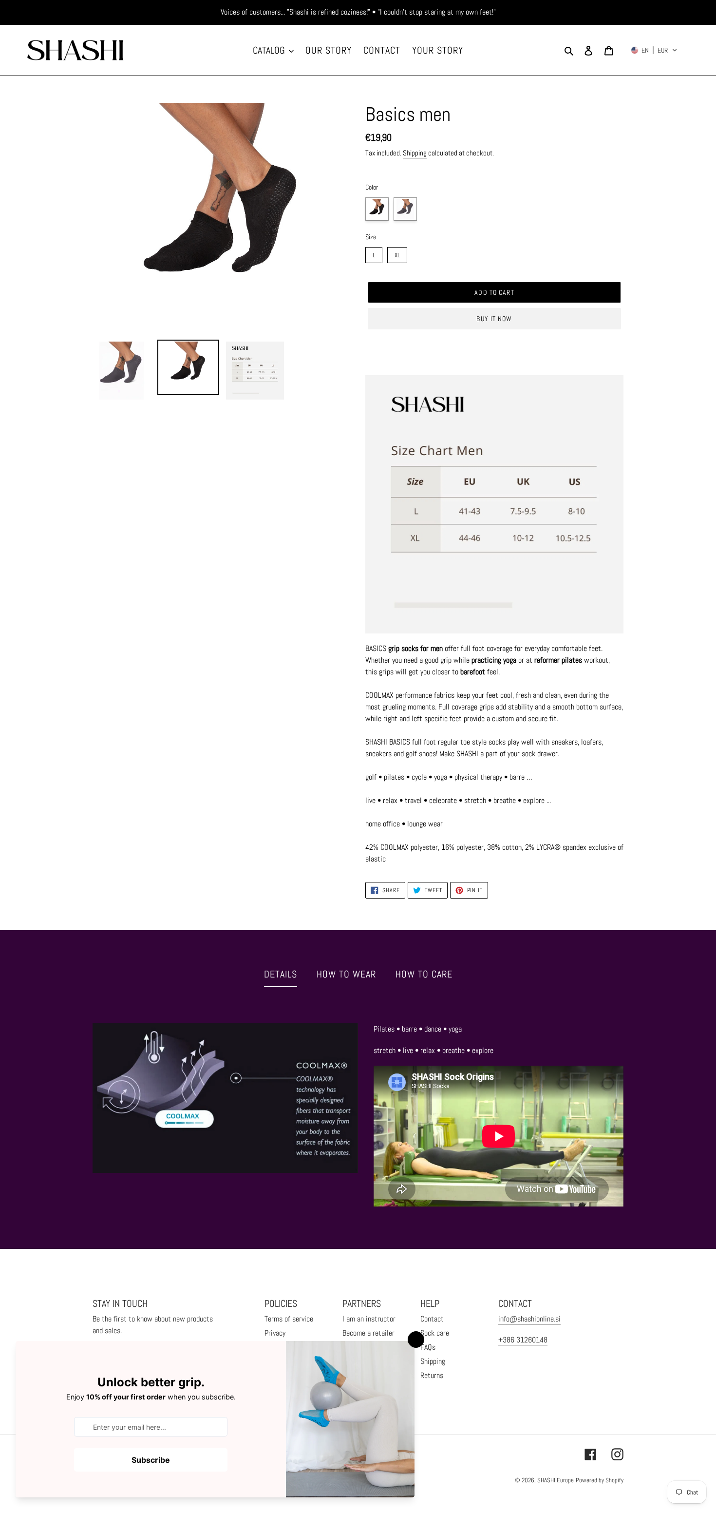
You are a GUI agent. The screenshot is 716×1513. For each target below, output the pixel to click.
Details (280, 974)
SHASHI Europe (555, 1480)
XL (397, 253)
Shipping (415, 152)
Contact (432, 1319)
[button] (654, 50)
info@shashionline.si (529, 1319)
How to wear (346, 974)
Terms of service (288, 1319)
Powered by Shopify (599, 1480)
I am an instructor (369, 1319)
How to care (424, 974)
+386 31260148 (522, 1340)
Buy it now (494, 318)
